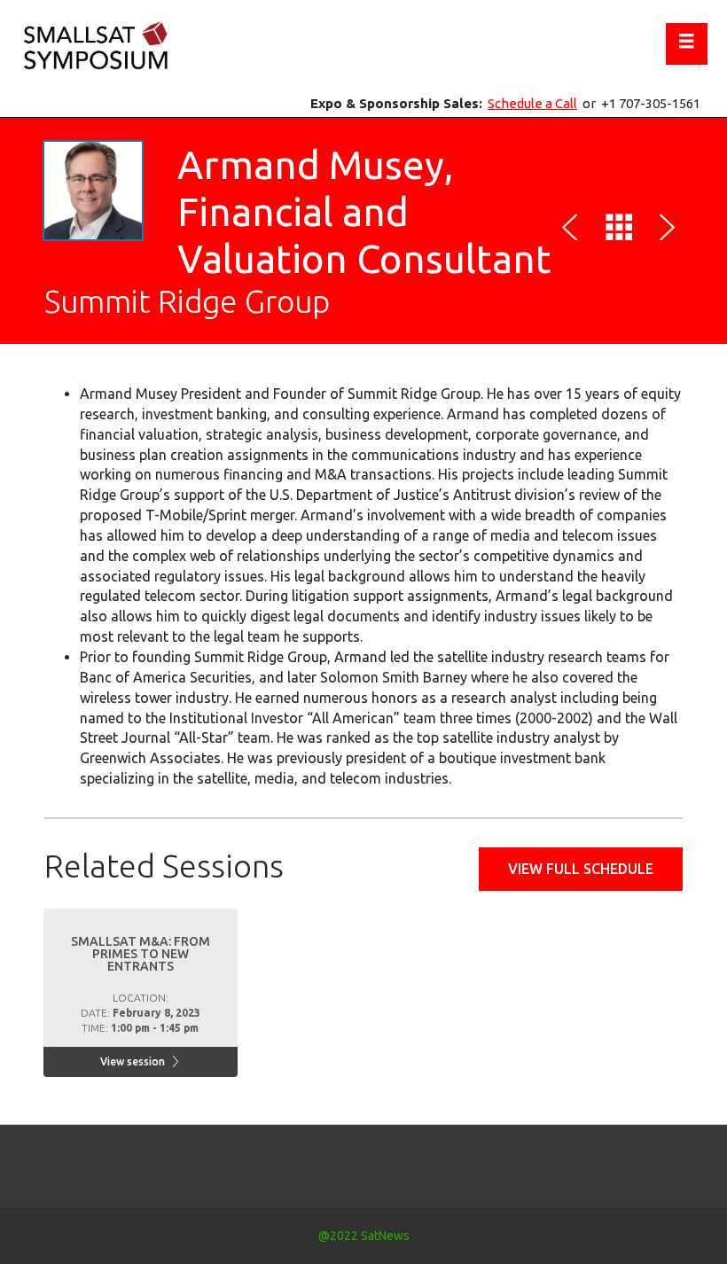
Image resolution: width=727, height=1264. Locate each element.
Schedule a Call (532, 103)
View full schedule (580, 869)
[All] (619, 230)
